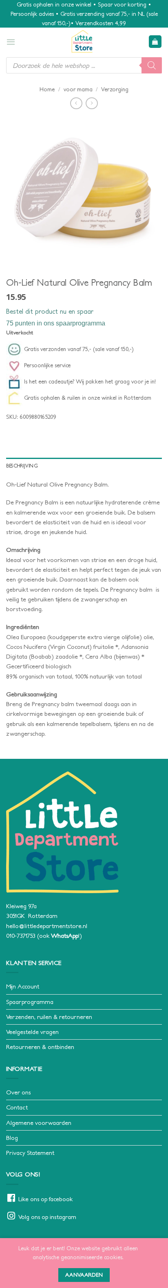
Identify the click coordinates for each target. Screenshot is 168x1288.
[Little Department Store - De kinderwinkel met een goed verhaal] (82, 41)
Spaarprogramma (29, 1001)
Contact (17, 1107)
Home (47, 89)
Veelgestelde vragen (32, 1031)
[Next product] (76, 103)
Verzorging (114, 89)
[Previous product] (91, 103)
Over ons (18, 1092)
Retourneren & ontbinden (40, 1046)
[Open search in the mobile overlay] (84, 65)
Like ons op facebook (45, 1198)
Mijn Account (22, 986)
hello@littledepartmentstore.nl (46, 925)
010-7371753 (20, 935)
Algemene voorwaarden (38, 1122)
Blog (12, 1137)
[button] (10, 42)
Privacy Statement (30, 1152)
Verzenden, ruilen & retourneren (49, 1016)
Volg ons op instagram (47, 1216)
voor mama (78, 89)
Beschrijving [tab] (22, 465)
